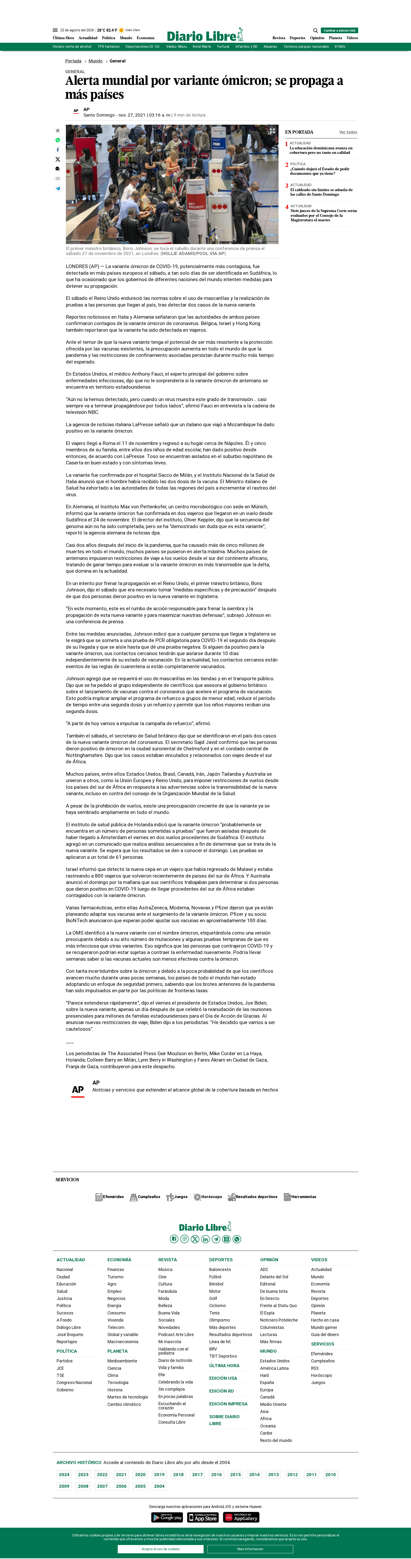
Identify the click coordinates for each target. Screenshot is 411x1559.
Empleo (115, 1291)
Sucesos (65, 1313)
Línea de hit (220, 1341)
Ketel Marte (202, 47)
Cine (162, 1277)
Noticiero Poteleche (279, 1320)
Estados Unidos (275, 1361)
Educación (66, 1284)
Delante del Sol (274, 1277)
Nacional (65, 1269)
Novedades (169, 1327)
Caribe (266, 1433)
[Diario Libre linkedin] (205, 1239)
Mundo (126, 38)
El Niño (340, 47)
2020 (140, 1474)
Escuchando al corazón (172, 1405)
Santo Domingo (99, 115)
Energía (114, 1305)
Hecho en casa (325, 1320)
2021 (121, 1474)
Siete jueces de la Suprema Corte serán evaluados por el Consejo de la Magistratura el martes (324, 215)
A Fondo (64, 1320)
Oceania (268, 1426)
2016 (216, 1474)
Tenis (214, 1313)
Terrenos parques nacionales (306, 47)
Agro (112, 1284)
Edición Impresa (228, 1404)
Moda (163, 1298)
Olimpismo (219, 1320)
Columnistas (272, 1327)
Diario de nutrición (175, 1360)
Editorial (267, 1284)
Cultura (165, 1284)
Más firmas (271, 1341)
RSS (315, 1368)
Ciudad (63, 1277)
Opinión (317, 38)
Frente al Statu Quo (278, 1305)
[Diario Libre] (205, 34)
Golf (213, 1298)
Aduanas (270, 47)
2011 (311, 1474)
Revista (279, 38)
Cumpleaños (323, 1361)
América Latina (274, 1368)
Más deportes (222, 1327)
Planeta (335, 38)
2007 (102, 1486)
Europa (266, 1390)
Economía (145, 38)
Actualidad (88, 38)
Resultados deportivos (230, 1334)
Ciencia (114, 1368)
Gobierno (65, 1390)
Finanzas (116, 1269)
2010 (330, 1474)
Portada (73, 61)
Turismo (115, 1277)
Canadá (267, 1397)
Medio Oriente (273, 1404)
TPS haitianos (109, 47)
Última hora (224, 1365)
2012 (292, 1474)
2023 (83, 1474)
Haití (264, 1375)
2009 (64, 1486)
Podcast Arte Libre (176, 1334)
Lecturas (268, 1334)
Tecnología (118, 1382)
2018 (178, 1474)
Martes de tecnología (128, 1397)
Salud (62, 1291)
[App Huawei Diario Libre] (241, 1517)
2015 (235, 1474)
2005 (140, 1486)
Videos (352, 38)
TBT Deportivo (223, 1356)
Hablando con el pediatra (173, 1351)
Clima (113, 1375)
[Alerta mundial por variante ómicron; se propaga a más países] (57, 140)
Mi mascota (169, 1341)
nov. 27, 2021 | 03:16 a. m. (145, 115)
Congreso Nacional (74, 1382)
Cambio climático (124, 1404)
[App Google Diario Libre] (167, 1517)
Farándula (167, 1291)
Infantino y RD (246, 47)
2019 (159, 1474)
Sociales (166, 1320)
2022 (102, 1474)
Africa (266, 1418)
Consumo (117, 1313)
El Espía (267, 1313)
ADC (264, 1269)
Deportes (297, 38)
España (267, 1382)
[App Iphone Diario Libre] (203, 1517)
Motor (215, 1291)
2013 (273, 1474)
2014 (254, 1474)
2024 (64, 1474)
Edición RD (221, 1391)
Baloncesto (220, 1269)
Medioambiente (122, 1361)
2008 (83, 1486)
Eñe (161, 1374)
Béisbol (216, 1284)
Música (165, 1269)
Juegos (318, 1382)
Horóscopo (321, 1375)
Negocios (117, 1298)
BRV (213, 1349)
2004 (159, 1486)
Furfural (223, 47)
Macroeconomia (123, 1341)
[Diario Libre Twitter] (195, 1239)
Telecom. (116, 1327)
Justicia (64, 1298)
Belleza (165, 1305)
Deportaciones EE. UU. (143, 47)
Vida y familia (171, 1367)
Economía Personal (176, 1415)
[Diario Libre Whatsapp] (237, 1239)
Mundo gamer (324, 1327)
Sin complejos (171, 1389)
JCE (60, 1368)
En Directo (269, 1298)
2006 (121, 1486)
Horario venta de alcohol (72, 47)
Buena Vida (169, 1313)
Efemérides (322, 1353)
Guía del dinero (325, 1334)
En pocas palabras (175, 1396)
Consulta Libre (172, 1422)
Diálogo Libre (69, 1327)
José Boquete (70, 1334)
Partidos (65, 1361)
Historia (115, 1390)
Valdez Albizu (176, 47)
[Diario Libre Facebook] (174, 1239)
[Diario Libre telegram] (216, 1239)
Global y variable (123, 1334)
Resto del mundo (276, 1440)
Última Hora (63, 38)
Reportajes (67, 1341)
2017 (197, 1474)
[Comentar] (57, 168)
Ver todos (348, 132)
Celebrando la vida (175, 1382)
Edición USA (223, 1378)
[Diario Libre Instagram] (184, 1239)
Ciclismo (217, 1305)
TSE (60, 1375)
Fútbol (215, 1277)
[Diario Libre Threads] (226, 1239)
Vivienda (115, 1320)
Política (108, 38)
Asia (264, 1411)
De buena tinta (274, 1291)
